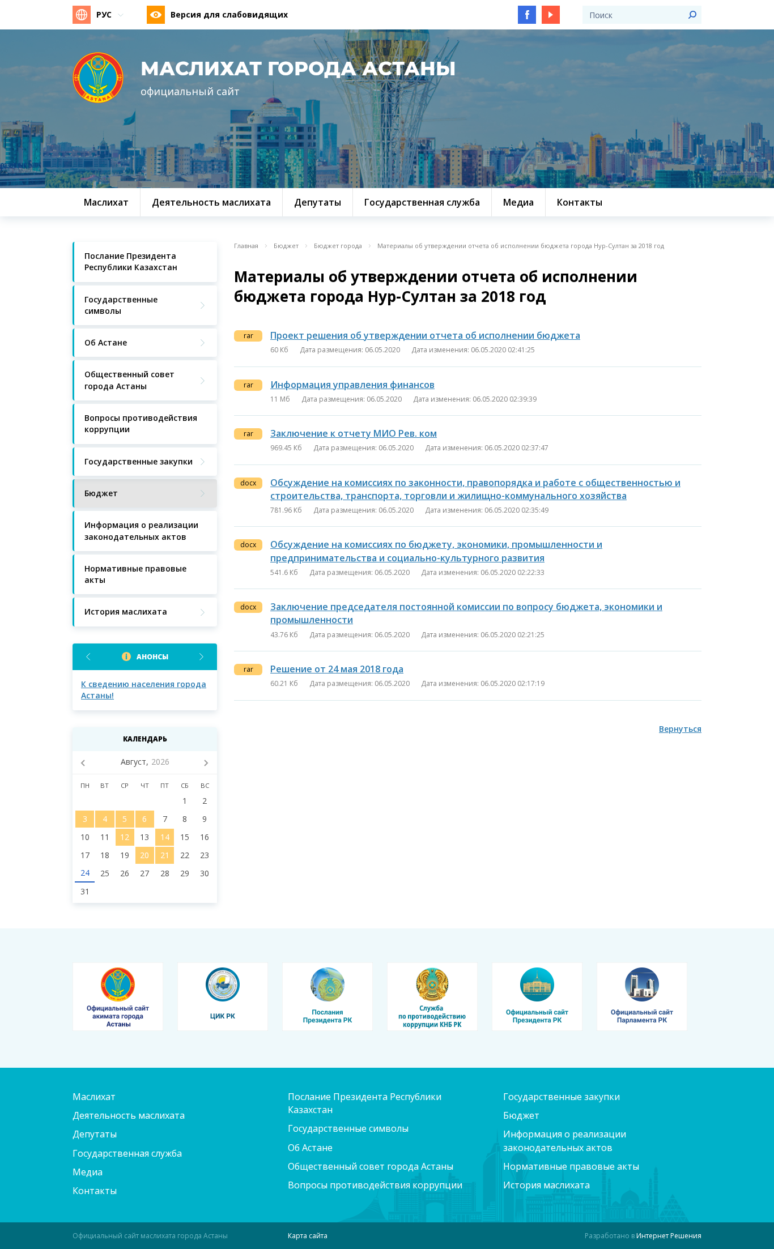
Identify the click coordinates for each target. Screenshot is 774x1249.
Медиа (88, 1172)
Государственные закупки (561, 1096)
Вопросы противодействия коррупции (375, 1185)
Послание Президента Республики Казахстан (364, 1103)
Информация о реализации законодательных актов (564, 1140)
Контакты (95, 1190)
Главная (246, 246)
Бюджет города (338, 246)
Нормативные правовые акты (571, 1166)
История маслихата (546, 1185)
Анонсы (152, 657)
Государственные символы (348, 1128)
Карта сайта (308, 1236)
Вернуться (680, 728)
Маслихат (94, 1096)
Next (201, 657)
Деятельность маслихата (129, 1115)
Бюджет (286, 246)
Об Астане (310, 1147)
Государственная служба (127, 1153)
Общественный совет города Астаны (370, 1166)
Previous (88, 657)
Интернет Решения (668, 1236)
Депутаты (95, 1134)
